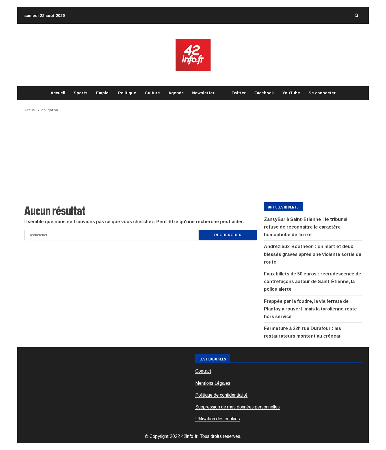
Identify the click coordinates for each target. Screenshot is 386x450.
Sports (81, 93)
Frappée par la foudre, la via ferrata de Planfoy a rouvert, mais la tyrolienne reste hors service (310, 309)
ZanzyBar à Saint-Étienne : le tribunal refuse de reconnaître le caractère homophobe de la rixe (305, 227)
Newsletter (203, 93)
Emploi (103, 93)
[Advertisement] (193, 155)
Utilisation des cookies (217, 418)
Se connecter (322, 93)
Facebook (264, 93)
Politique (127, 93)
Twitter (238, 93)
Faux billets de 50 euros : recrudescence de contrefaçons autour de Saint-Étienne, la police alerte (312, 281)
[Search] (356, 15)
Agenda (176, 93)
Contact (203, 371)
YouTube (291, 93)
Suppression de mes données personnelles (237, 407)
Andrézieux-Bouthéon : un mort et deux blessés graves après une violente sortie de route (312, 254)
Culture (152, 93)
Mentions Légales (212, 383)
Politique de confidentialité (221, 395)
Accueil (58, 93)
